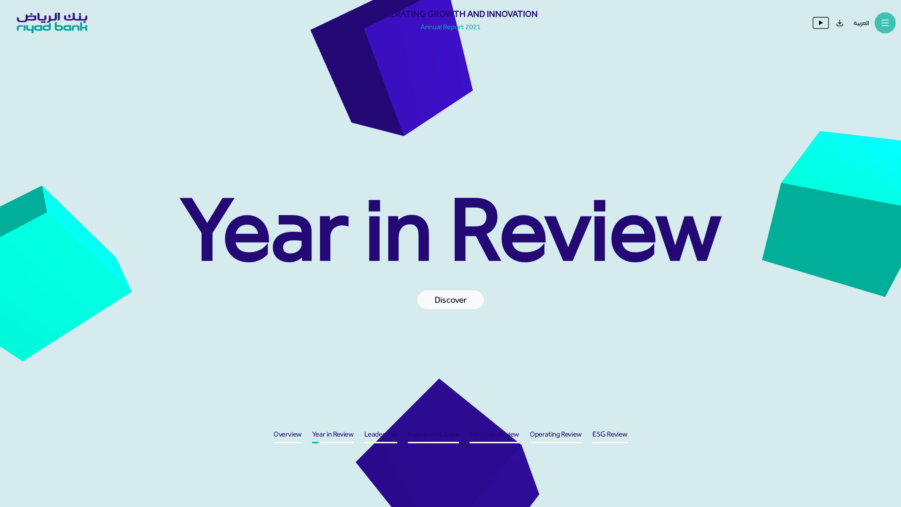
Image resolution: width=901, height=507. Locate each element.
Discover (451, 299)
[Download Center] (840, 23)
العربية (861, 22)
